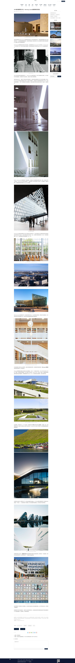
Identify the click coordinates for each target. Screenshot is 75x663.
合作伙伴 (24, 659)
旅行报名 (36, 5)
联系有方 (32, 659)
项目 (26, 5)
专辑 (32, 5)
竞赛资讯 (45, 5)
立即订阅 (59, 76)
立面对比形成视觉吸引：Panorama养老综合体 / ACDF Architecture (27, 636)
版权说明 (27, 659)
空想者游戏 (18, 635)
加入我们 (21, 659)
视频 (29, 5)
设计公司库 (49, 5)
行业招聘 (40, 5)
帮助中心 (29, 659)
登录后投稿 (63, 1)
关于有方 (19, 659)
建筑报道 (22, 5)
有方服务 (54, 5)
